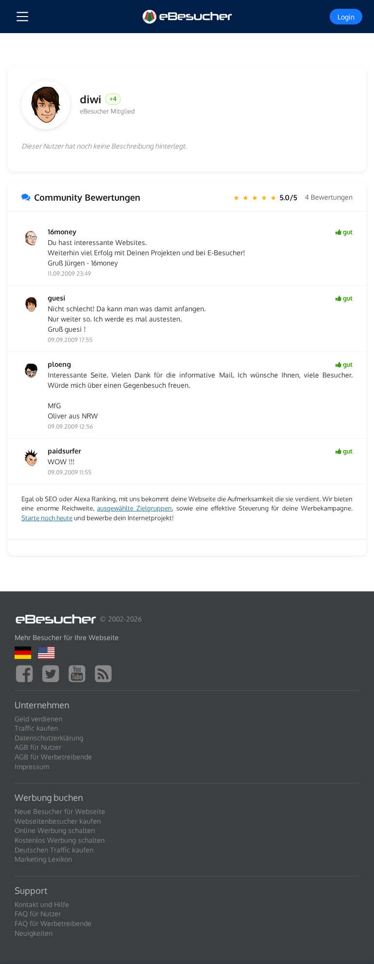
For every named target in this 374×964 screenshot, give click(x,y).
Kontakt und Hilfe (42, 904)
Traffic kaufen (36, 728)
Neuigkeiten (34, 933)
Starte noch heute (47, 518)
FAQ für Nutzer (38, 913)
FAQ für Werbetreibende (53, 923)
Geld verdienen (38, 719)
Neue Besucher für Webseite (60, 811)
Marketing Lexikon (43, 859)
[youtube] (79, 672)
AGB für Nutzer (38, 747)
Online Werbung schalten (55, 830)
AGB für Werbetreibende (53, 757)
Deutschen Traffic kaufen (54, 850)
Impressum (32, 766)
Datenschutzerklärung (49, 738)
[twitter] (53, 672)
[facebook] (27, 672)
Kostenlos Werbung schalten (60, 840)
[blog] (106, 672)
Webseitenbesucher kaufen (58, 821)
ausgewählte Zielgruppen (134, 508)
